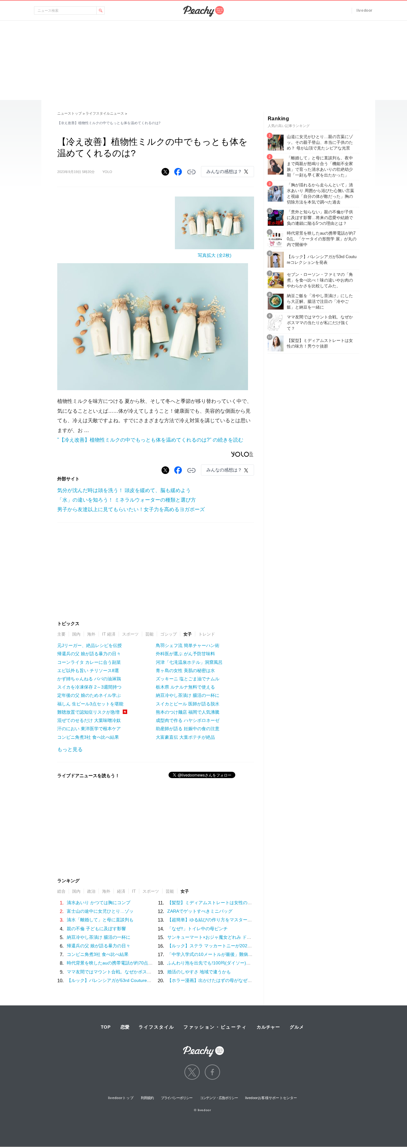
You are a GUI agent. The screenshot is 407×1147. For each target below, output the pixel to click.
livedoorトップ (121, 1098)
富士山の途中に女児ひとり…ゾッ (100, 911)
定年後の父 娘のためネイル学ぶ (89, 695)
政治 (91, 891)
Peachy (203, 11)
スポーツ (130, 634)
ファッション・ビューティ (215, 1027)
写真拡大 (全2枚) (214, 255)
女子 (187, 634)
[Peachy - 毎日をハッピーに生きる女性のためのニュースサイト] (203, 1047)
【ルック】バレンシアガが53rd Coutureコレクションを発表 (127, 980)
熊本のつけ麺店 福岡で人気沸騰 (187, 712)
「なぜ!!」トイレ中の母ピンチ (197, 928)
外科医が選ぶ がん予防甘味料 (185, 653)
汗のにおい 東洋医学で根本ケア (89, 728)
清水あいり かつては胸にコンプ (98, 902)
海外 (91, 634)
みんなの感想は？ (224, 171)
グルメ (297, 1027)
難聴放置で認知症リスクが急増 (88, 712)
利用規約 (147, 1098)
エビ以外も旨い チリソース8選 (88, 670)
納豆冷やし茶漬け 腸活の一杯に (187, 695)
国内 (76, 634)
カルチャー (268, 1027)
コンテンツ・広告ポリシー (219, 1098)
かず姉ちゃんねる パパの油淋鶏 (89, 678)
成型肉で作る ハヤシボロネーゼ (187, 720)
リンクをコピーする (191, 172)
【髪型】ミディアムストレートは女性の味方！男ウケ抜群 (225, 902)
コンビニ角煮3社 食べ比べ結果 (88, 737)
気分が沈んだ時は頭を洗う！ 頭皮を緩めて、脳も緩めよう (124, 490)
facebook (212, 1072)
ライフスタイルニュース (105, 113)
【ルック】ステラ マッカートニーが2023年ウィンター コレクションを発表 (242, 945)
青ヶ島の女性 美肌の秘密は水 (185, 670)
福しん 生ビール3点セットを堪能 (90, 703)
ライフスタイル (156, 1027)
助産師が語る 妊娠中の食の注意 (187, 728)
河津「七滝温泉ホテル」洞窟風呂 (189, 662)
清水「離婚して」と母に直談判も (100, 919)
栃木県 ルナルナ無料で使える (185, 687)
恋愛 (125, 1027)
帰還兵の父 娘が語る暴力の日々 (89, 653)
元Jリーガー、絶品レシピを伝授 (89, 645)
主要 (61, 634)
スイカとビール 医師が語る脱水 (187, 703)
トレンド (206, 634)
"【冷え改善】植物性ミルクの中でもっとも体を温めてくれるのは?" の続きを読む (150, 440)
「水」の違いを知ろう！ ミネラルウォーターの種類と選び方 (126, 500)
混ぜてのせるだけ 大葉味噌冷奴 (89, 720)
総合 (61, 891)
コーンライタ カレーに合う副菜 (89, 662)
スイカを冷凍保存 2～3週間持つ (89, 687)
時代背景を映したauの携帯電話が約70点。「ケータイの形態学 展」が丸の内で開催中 (152, 962)
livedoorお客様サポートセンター (271, 1098)
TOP (106, 1027)
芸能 (149, 634)
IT (134, 891)
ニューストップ (69, 113)
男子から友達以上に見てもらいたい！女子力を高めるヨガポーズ (131, 509)
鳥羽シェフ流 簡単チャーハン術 (187, 645)
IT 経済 (108, 634)
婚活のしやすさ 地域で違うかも (199, 971)
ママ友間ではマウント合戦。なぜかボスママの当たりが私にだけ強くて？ (140, 971)
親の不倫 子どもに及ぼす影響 (96, 928)
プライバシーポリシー (176, 1098)
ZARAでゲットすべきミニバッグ (199, 911)
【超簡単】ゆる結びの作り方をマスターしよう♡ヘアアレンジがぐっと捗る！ (245, 919)
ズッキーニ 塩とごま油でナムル (187, 678)
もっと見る (70, 749)
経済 (121, 891)
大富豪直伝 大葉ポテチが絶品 (185, 737)
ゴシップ (168, 634)
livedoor (364, 10)
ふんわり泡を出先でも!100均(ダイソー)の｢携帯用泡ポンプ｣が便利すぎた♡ (242, 962)
